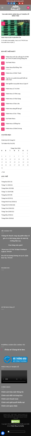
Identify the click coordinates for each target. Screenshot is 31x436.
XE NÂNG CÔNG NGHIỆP (20, 415)
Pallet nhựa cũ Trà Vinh (12, 88)
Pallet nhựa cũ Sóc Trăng (13, 113)
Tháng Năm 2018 (6, 218)
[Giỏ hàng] (28, 7)
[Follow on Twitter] (14, 3)
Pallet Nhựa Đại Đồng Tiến (14, 67)
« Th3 (3, 172)
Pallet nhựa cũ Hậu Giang (13, 98)
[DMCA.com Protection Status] (15, 421)
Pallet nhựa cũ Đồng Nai (13, 123)
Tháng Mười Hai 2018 (8, 201)
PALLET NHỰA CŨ (22, 414)
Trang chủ (6, 414)
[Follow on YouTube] (22, 3)
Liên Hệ (16, 418)
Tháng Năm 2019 (6, 188)
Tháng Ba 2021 (5, 181)
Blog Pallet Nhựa (22, 417)
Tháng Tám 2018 (6, 211)
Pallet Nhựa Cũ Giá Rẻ (17, 426)
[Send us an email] (17, 3)
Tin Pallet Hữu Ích (6, 143)
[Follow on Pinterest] (19, 3)
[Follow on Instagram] (11, 3)
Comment (8, 69)
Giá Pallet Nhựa (10, 62)
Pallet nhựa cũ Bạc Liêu (13, 103)
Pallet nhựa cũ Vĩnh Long (13, 93)
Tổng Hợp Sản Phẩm (9, 417)
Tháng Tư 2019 (6, 191)
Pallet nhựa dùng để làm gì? (14, 108)
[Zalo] (3, 433)
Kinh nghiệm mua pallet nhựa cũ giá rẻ (17, 83)
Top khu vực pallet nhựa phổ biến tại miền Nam (16, 78)
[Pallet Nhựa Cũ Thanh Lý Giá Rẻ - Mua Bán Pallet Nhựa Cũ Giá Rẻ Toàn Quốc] (15, 8)
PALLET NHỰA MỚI (8, 415)
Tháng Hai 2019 (6, 198)
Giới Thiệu (14, 414)
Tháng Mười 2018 (6, 205)
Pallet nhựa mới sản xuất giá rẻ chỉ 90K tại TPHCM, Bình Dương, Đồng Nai (17, 57)
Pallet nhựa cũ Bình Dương (14, 128)
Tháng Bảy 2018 (6, 215)
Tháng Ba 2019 (5, 195)
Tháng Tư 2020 (6, 185)
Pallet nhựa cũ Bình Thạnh (13, 73)
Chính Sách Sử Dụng (7, 140)
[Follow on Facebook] (8, 3)
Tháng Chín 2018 (6, 208)
